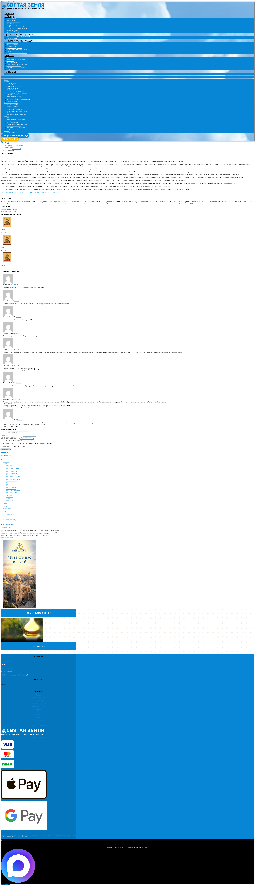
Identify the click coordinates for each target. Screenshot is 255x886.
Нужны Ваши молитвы (38, 706)
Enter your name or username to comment (12, 437)
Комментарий (4, 435)
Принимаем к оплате (38, 738)
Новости (9, 55)
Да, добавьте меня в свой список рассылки (14, 446)
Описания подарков (7, 506)
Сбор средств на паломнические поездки (18, 36)
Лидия (3, 265)
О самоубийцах (9, 495)
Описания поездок (7, 508)
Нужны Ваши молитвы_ (13, 62)
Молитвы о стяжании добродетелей (13, 490)
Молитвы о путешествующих (12, 487)
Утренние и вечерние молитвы (12, 501)
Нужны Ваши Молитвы (17, 146)
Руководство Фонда (12, 23)
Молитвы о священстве (11, 489)
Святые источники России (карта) (16, 67)
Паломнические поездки (19, 40)
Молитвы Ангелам (9, 470)
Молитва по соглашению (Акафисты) (17, 64)
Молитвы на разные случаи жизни (13, 479)
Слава (2, 247)
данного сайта (40, 835)
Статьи (8, 57)
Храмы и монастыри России (14, 48)
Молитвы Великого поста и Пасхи (13, 476)
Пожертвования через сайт (16, 27)
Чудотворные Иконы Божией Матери (17, 53)
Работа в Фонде (11, 74)
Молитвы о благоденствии (11, 481)
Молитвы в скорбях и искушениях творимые (15, 474)
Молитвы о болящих (10, 482)
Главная (9, 13)
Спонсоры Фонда (11, 18)
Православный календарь (14, 32)
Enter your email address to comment (10, 438)
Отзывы (9, 69)
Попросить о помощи (12, 30)
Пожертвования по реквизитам (18, 28)
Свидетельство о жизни (13, 22)
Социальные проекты (12, 38)
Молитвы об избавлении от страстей (13, 492)
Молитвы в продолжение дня (12, 473)
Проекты (5, 511)
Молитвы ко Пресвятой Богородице (13, 478)
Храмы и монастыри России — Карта (17, 49)
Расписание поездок (12, 44)
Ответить (15, 285)
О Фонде (9, 16)
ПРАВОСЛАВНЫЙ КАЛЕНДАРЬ (7, 537)
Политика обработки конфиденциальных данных (38, 832)
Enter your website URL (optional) (9, 440)
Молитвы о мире (9, 485)
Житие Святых (11, 51)
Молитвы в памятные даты (11, 471)
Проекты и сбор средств (38, 700)
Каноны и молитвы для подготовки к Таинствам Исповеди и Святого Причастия (22, 466)
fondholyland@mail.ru (6, 668)
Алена (3, 229)
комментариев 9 (16, 149)
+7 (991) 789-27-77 (6, 661)
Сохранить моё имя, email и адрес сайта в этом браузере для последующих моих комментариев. (29, 443)
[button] (127, 77)
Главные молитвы (9, 465)
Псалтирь (8, 498)
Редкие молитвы (9, 500)
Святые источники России (14, 66)
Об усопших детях (9, 497)
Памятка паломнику (12, 43)
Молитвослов (10, 61)
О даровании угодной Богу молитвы (13, 493)
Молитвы (5, 463)
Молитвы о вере (9, 484)
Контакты (10, 71)
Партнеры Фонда (11, 20)
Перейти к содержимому (7, 1)
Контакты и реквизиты (38, 725)
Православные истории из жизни (16, 59)
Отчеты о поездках (12, 46)
